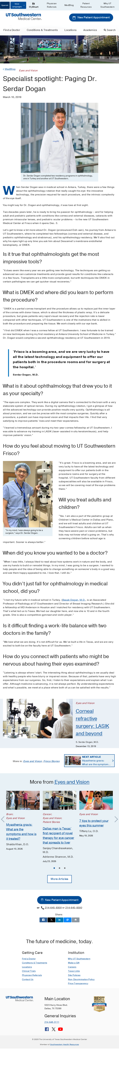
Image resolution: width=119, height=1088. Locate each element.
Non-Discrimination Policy (81, 979)
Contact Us (27, 979)
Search (111, 30)
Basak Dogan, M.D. (73, 600)
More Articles (59, 879)
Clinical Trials (29, 971)
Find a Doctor (11, 30)
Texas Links (74, 971)
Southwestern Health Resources (64, 1044)
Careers (72, 967)
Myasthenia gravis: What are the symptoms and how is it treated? (96, 760)
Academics (90, 30)
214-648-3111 (51, 1022)
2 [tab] (59, 868)
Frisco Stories (51, 761)
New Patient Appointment (93, 17)
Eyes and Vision (32, 761)
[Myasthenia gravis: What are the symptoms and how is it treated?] (23, 800)
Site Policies (74, 975)
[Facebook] (46, 1030)
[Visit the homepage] (24, 16)
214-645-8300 (53, 907)
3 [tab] (65, 868)
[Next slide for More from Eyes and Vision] (114, 819)
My (33, 6)
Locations (70, 30)
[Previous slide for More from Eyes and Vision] (4, 819)
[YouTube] (60, 1030)
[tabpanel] (23, 821)
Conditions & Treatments (42, 30)
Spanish (4, 5)
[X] (53, 1030)
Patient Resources (86, 5)
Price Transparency (78, 983)
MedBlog (69, 5)
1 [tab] (54, 868)
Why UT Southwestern (107, 5)
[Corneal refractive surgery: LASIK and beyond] (38, 718)
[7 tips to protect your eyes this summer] (96, 800)
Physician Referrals (52, 5)
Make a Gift (73, 962)
